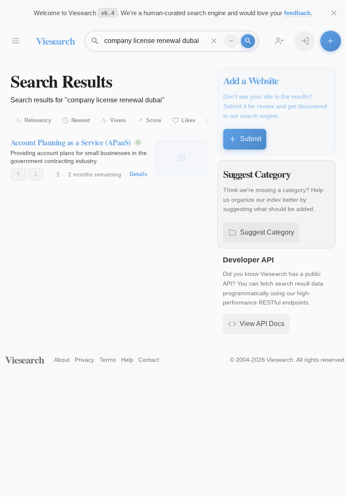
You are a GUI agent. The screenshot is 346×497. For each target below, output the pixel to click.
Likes (188, 120)
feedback (297, 12)
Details (138, 174)
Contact (148, 359)
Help (127, 359)
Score (153, 120)
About (62, 359)
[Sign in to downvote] (35, 174)
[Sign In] (305, 41)
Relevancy (37, 120)
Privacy (84, 359)
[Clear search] (214, 41)
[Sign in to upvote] (18, 174)
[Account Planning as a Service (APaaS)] (181, 158)
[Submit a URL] (330, 41)
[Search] (248, 41)
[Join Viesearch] (279, 41)
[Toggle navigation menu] (15, 41)
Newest (80, 120)
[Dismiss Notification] (334, 13)
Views (118, 120)
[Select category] (231, 41)
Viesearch (55, 40)
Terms (108, 359)
